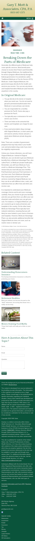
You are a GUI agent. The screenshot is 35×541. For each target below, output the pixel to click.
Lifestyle (4, 531)
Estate (3, 522)
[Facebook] (2, 512)
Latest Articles (5, 533)
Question (4, 359)
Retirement (4, 518)
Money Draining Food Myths (14, 324)
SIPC (13, 430)
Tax (2, 527)
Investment (4, 520)
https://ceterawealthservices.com (11, 460)
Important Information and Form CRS (12, 484)
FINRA (9, 430)
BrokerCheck (13, 384)
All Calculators (5, 538)
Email (3, 353)
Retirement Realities (10, 298)
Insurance (4, 525)
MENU (28, 18)
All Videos (4, 536)
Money (3, 529)
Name (3, 346)
